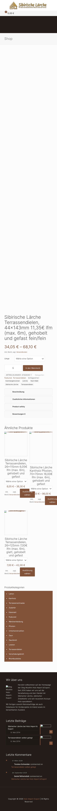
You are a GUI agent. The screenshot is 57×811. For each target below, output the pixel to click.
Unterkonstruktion (16, 631)
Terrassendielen (19, 378)
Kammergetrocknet (13, 381)
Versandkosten (21, 352)
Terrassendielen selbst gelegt (23, 767)
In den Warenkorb (33, 368)
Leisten (12, 645)
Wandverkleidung (16, 621)
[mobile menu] (53, 5)
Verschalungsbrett (16, 654)
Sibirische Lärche (12, 384)
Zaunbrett (13, 640)
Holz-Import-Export (32, 799)
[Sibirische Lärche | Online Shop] (28, 5)
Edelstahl (12, 612)
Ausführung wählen (27, 493)
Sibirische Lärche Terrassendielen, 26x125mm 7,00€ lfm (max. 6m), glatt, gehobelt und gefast (16, 547)
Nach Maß (34, 381)
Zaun (11, 635)
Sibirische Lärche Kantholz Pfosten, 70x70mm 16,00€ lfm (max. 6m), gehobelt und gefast (41, 476)
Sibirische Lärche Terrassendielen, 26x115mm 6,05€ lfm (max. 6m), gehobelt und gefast (16, 468)
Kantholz (12, 598)
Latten (11, 594)
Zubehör (12, 608)
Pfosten (12, 626)
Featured (8, 378)
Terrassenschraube (17, 603)
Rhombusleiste (15, 659)
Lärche (25, 381)
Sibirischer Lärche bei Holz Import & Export (29, 779)
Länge (6, 358)
